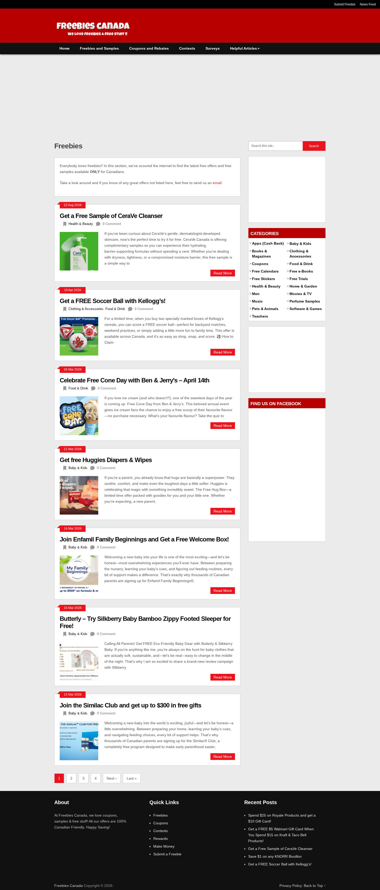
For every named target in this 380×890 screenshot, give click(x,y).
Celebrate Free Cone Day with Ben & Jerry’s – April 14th (134, 380)
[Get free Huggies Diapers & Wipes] (82, 495)
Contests (187, 48)
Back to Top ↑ (315, 886)
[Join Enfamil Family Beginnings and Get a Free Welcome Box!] (82, 574)
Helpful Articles (245, 48)
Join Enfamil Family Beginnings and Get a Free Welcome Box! (144, 539)
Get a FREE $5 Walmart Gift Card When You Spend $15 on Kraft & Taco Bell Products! (281, 835)
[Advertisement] (190, 93)
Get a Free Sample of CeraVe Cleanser (111, 215)
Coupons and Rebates (149, 48)
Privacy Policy (290, 886)
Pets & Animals (265, 309)
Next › (112, 778)
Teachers (260, 316)
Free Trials (299, 279)
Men (256, 294)
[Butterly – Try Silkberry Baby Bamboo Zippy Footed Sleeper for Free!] (82, 661)
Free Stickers (263, 279)
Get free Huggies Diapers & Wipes (106, 459)
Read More (223, 273)
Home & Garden (303, 286)
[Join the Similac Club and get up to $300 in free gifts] (82, 740)
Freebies (160, 815)
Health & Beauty (81, 224)
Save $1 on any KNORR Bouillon (275, 856)
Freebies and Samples (99, 48)
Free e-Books (301, 271)
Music (257, 301)
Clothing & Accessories (86, 309)
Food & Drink (115, 309)
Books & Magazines (261, 253)
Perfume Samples (305, 301)
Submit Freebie (344, 4)
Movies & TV (300, 294)
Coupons (260, 264)
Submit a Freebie (167, 854)
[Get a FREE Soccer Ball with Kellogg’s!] (82, 336)
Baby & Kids (78, 468)
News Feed (368, 4)
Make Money (163, 846)
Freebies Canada (68, 886)
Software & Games (306, 309)
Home (64, 48)
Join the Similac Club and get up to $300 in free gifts (130, 705)
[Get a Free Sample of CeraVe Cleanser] (82, 250)
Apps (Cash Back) (268, 243)
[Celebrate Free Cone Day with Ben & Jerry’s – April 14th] (82, 415)
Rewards (160, 838)
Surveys (213, 48)
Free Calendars (265, 271)
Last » (132, 778)
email (217, 183)
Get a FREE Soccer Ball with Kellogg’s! (112, 300)
